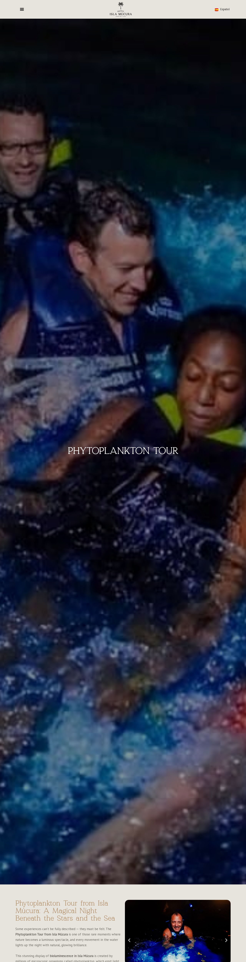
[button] (22, 9)
